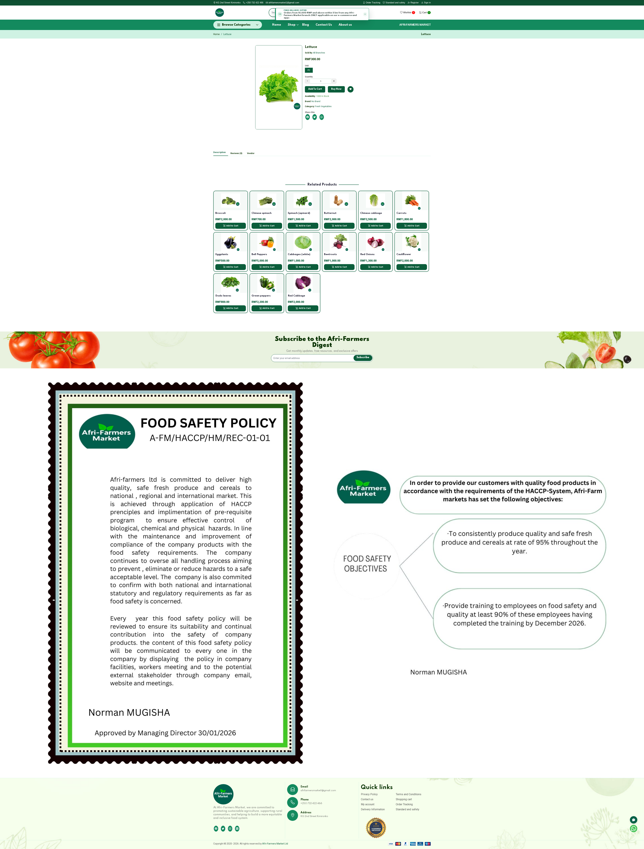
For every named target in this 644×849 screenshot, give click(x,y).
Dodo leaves (223, 295)
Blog (305, 24)
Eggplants (221, 254)
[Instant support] (633, 820)
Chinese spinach (262, 213)
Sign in (427, 2)
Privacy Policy (369, 794)
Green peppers (261, 295)
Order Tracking (372, 2)
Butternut (330, 213)
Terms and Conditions (408, 794)
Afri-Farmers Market (415, 24)
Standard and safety (395, 2)
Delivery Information (373, 809)
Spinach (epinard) (299, 213)
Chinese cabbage (371, 213)
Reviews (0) (236, 153)
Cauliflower (403, 254)
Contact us (367, 799)
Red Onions (367, 254)
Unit (307, 66)
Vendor (251, 153)
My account (367, 804)
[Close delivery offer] (365, 14)
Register (414, 2)
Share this (310, 112)
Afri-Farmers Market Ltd (275, 843)
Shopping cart (404, 799)
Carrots (401, 213)
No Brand (315, 101)
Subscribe (363, 357)
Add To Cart (315, 89)
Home (276, 24)
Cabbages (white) (299, 254)
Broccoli (220, 213)
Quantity (309, 77)
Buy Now (336, 89)
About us (345, 24)
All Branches (319, 53)
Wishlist (408, 12)
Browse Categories (236, 24)
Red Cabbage (296, 295)
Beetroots (330, 254)
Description (219, 152)
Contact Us (324, 24)
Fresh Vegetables (323, 106)
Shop (292, 24)
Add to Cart (232, 225)
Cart (426, 12)
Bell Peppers (259, 254)
